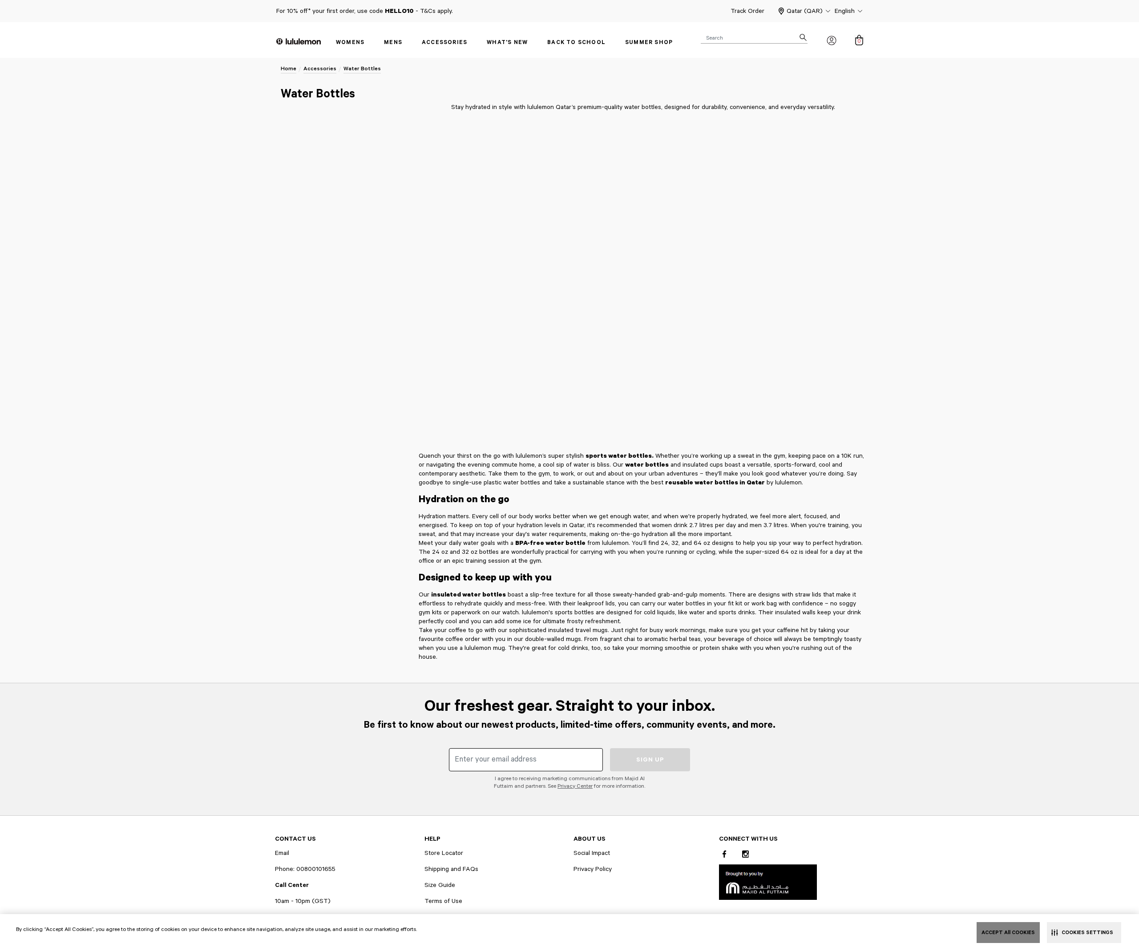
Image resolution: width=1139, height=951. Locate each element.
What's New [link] (507, 42)
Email (282, 853)
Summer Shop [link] (649, 42)
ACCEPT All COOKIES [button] (1008, 932)
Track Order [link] (747, 11)
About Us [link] (590, 838)
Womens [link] (350, 42)
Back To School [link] (576, 42)
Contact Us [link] (295, 838)
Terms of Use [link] (443, 901)
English (845, 11)
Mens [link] (393, 42)
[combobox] (754, 37)
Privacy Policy (593, 869)
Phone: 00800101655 (305, 869)
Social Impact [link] (592, 853)
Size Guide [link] (439, 885)
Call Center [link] (292, 885)
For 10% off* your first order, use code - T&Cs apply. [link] (364, 11)
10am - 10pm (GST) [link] (303, 901)
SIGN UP (650, 759)
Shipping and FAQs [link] (451, 869)
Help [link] (432, 838)
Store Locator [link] (443, 853)
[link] (768, 882)
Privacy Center (575, 786)
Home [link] (288, 68)
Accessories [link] (444, 42)
